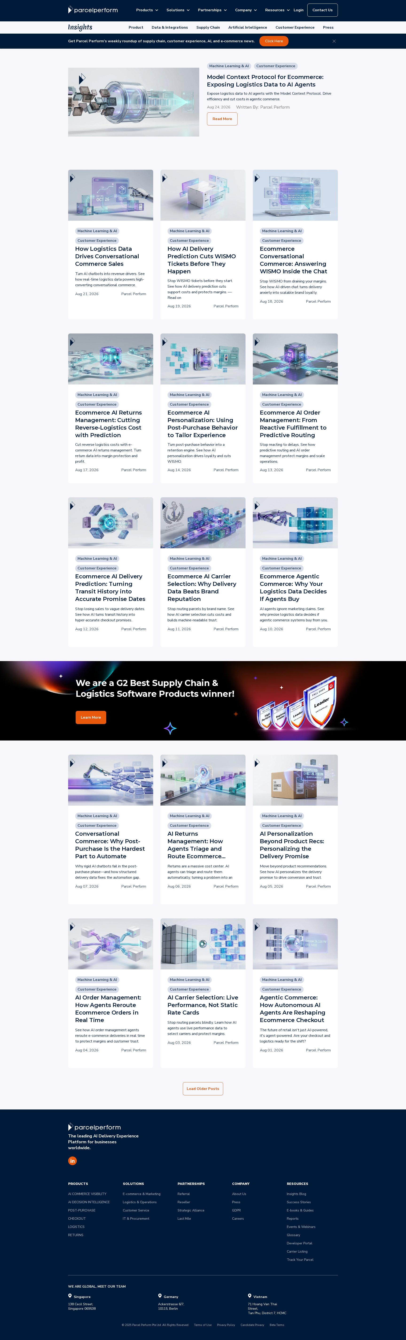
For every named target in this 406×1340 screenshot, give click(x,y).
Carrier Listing (297, 1251)
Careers (238, 1218)
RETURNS (75, 1235)
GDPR (236, 1210)
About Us (239, 1194)
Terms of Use (202, 1325)
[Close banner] (334, 41)
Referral (184, 1194)
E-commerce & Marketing (141, 1194)
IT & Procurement (136, 1218)
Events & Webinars (301, 1227)
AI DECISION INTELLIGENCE (89, 1202)
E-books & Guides (300, 1210)
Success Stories (299, 1202)
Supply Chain (208, 27)
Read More (222, 118)
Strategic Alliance (191, 1210)
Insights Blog (296, 1194)
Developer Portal (299, 1243)
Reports (293, 1218)
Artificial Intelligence (247, 27)
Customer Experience (295, 27)
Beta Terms (277, 1325)
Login (299, 10)
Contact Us (322, 10)
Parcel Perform (275, 107)
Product (136, 27)
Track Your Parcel (300, 1260)
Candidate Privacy (252, 1325)
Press (328, 27)
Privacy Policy (226, 1325)
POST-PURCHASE (81, 1210)
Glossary (293, 1235)
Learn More (91, 717)
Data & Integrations (170, 27)
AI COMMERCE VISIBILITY (87, 1194)
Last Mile (184, 1218)
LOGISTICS (76, 1227)
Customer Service (136, 1210)
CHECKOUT (77, 1218)
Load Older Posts (203, 1088)
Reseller (184, 1202)
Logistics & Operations (140, 1202)
